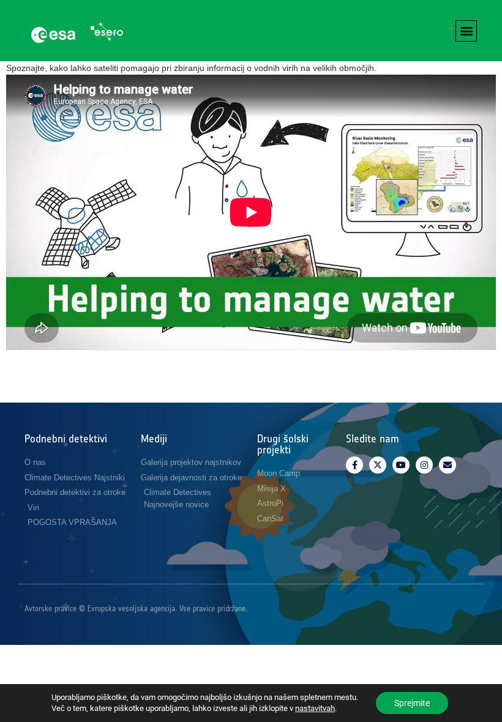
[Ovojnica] (447, 465)
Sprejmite (412, 703)
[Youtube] (401, 465)
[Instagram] (424, 465)
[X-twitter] (377, 465)
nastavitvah (315, 708)
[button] (466, 31)
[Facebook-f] (354, 465)
